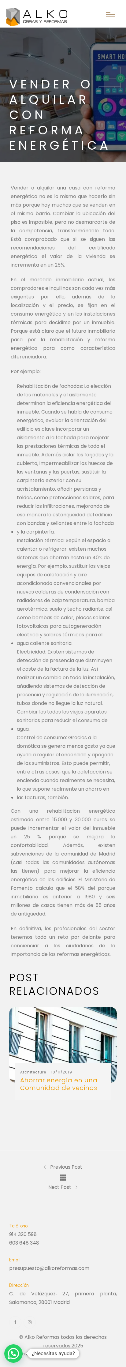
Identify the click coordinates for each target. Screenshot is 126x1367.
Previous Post (65, 1167)
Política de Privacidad (32, 1354)
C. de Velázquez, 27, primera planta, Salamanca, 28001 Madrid (63, 1298)
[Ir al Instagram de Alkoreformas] (30, 1322)
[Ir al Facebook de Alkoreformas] (15, 1322)
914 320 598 (23, 1234)
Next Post (60, 1187)
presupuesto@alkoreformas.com (49, 1268)
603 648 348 (24, 1242)
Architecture (33, 1072)
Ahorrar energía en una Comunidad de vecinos (59, 1084)
